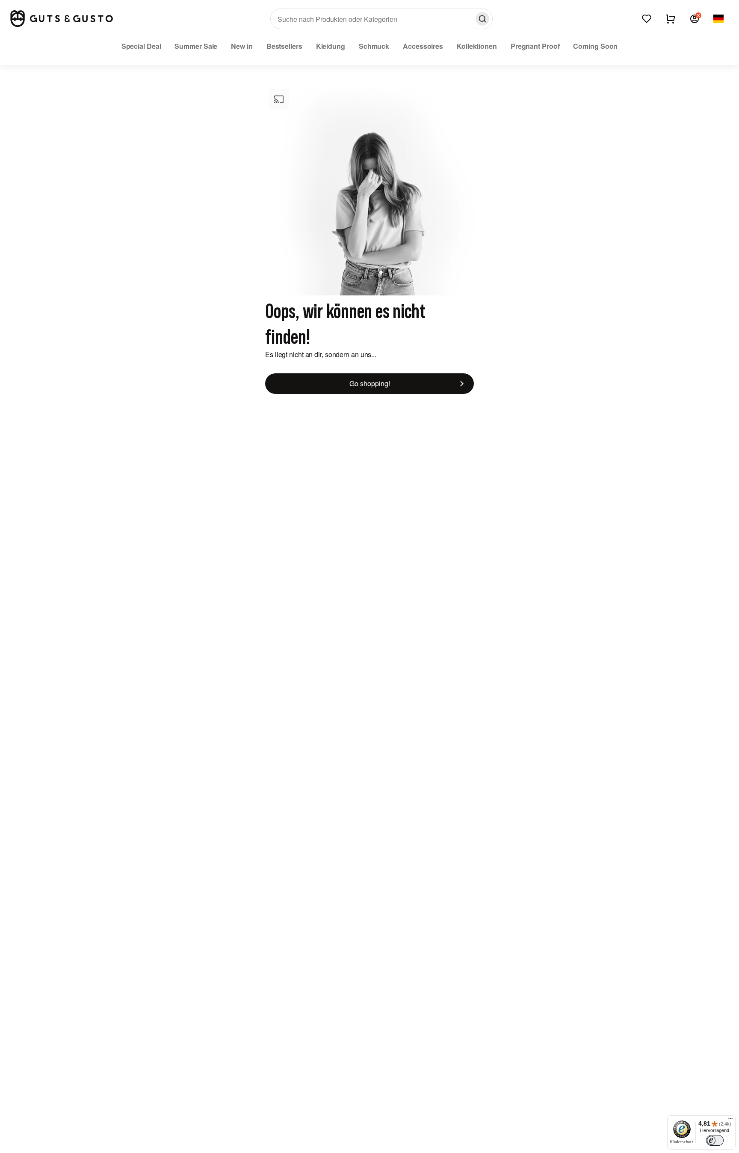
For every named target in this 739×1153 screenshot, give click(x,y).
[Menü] (730, 1120)
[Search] (482, 19)
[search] (381, 19)
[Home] (61, 18)
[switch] (715, 1140)
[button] (694, 19)
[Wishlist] (646, 19)
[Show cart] (670, 19)
